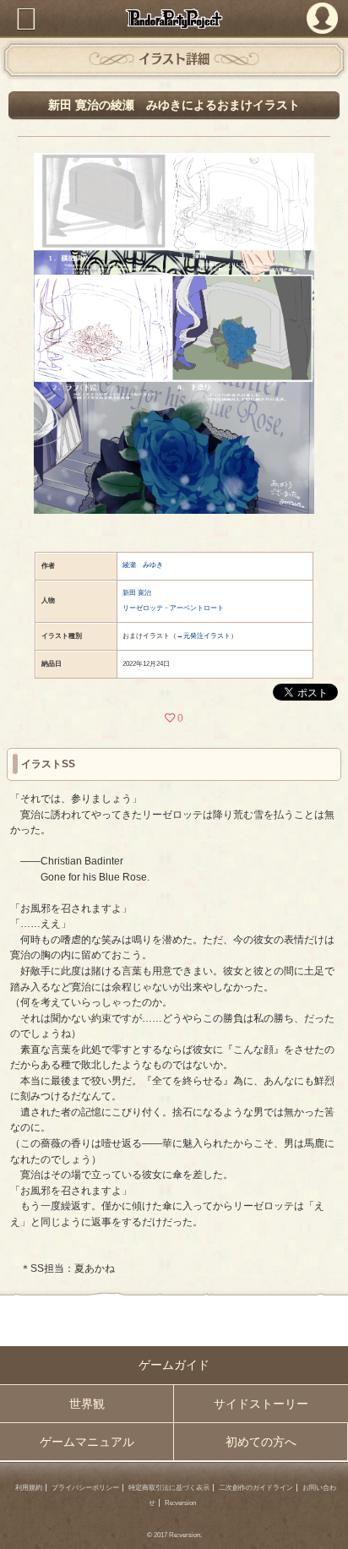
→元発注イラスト (204, 636)
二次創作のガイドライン (256, 1488)
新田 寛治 (136, 593)
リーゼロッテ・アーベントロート (173, 608)
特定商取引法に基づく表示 (168, 1488)
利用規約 (28, 1488)
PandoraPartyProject (174, 19)
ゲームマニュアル (87, 1441)
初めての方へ (261, 1441)
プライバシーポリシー (85, 1488)
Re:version (180, 1503)
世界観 (87, 1403)
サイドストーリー (261, 1403)
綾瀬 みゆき (142, 565)
